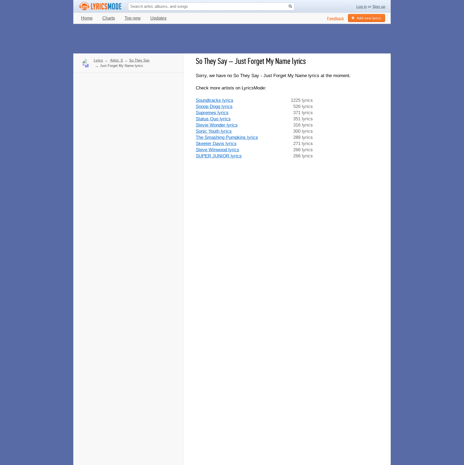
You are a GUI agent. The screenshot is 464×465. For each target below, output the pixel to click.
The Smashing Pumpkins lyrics (227, 137)
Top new (133, 18)
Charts (108, 18)
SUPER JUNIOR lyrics (219, 155)
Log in (361, 6)
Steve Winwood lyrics (217, 149)
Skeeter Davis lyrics (216, 143)
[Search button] (290, 6)
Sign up (378, 6)
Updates (158, 18)
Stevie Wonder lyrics (217, 125)
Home (87, 18)
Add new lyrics (369, 18)
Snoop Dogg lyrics (214, 106)
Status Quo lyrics (213, 118)
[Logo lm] (100, 6)
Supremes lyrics (212, 112)
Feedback (335, 18)
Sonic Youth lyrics (214, 131)
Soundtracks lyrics (214, 100)
